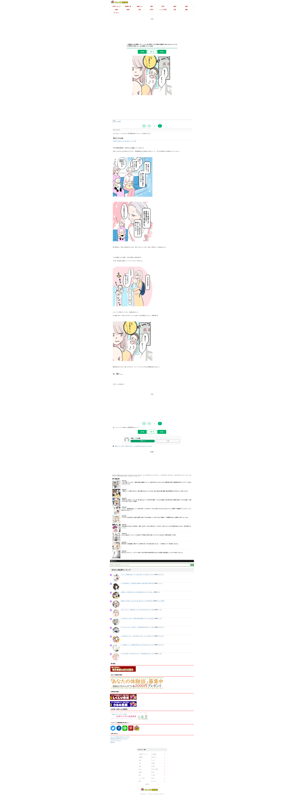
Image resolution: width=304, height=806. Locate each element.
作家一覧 (152, 51)
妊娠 (151, 6)
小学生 (151, 9)
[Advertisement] (152, 29)
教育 (140, 775)
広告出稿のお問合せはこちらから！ (119, 738)
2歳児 (116, 9)
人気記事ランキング (143, 754)
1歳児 (186, 6)
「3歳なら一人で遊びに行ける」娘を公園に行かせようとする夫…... (137, 592)
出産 (140, 763)
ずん (159, 592)
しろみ (160, 609)
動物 (186, 9)
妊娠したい (140, 6)
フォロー (116, 427)
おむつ (140, 769)
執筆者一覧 (128, 6)
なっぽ (160, 618)
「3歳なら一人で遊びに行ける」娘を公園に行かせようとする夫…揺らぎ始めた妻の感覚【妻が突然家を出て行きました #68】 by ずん (155, 491)
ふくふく (160, 583)
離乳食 (140, 772)
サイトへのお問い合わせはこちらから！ (120, 737)
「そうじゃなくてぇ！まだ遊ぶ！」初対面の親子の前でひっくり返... (137, 627)
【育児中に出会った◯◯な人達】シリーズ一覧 (124, 141)
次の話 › (162, 51)
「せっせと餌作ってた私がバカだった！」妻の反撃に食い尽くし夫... (137, 653)
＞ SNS (167, 441)
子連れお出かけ (129, 446)
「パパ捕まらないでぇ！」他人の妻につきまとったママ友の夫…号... (137, 636)
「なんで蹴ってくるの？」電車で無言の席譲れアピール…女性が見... (137, 618)
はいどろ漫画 (160, 601)
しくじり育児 (163, 9)
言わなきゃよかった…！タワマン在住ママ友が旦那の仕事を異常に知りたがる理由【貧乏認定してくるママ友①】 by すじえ (152, 552)
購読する (114, 561)
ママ (119, 446)
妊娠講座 (141, 757)
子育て (163, 6)
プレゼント (116, 12)
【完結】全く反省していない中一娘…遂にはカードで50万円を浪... (136, 601)
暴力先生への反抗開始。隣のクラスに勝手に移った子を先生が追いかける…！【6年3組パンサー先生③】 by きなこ (150, 543)
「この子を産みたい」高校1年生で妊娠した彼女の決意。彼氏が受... (137, 583)
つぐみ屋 (118, 121)
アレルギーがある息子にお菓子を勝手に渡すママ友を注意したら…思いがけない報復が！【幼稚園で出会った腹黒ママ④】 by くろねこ (155, 517)
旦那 (175, 9)
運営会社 (112, 742)
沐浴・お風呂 (155, 769)
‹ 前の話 (142, 51)
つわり (153, 760)
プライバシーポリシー (116, 740)
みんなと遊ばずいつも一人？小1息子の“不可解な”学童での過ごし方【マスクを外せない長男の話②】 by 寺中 (149, 535)
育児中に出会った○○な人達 (145, 446)
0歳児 (174, 6)
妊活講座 (154, 754)
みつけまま (161, 636)
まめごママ (161, 574)
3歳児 (128, 9)
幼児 (140, 9)
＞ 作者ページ (142, 441)
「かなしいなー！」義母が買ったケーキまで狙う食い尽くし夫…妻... (137, 609)
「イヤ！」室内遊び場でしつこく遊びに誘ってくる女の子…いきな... (137, 574)
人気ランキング (116, 6)
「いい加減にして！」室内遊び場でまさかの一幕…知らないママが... (137, 644)
